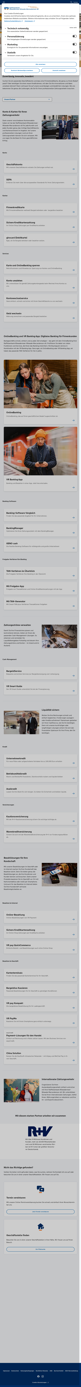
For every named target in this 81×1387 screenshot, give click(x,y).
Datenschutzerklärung (12, 21)
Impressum (28, 21)
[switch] (75, 36)
